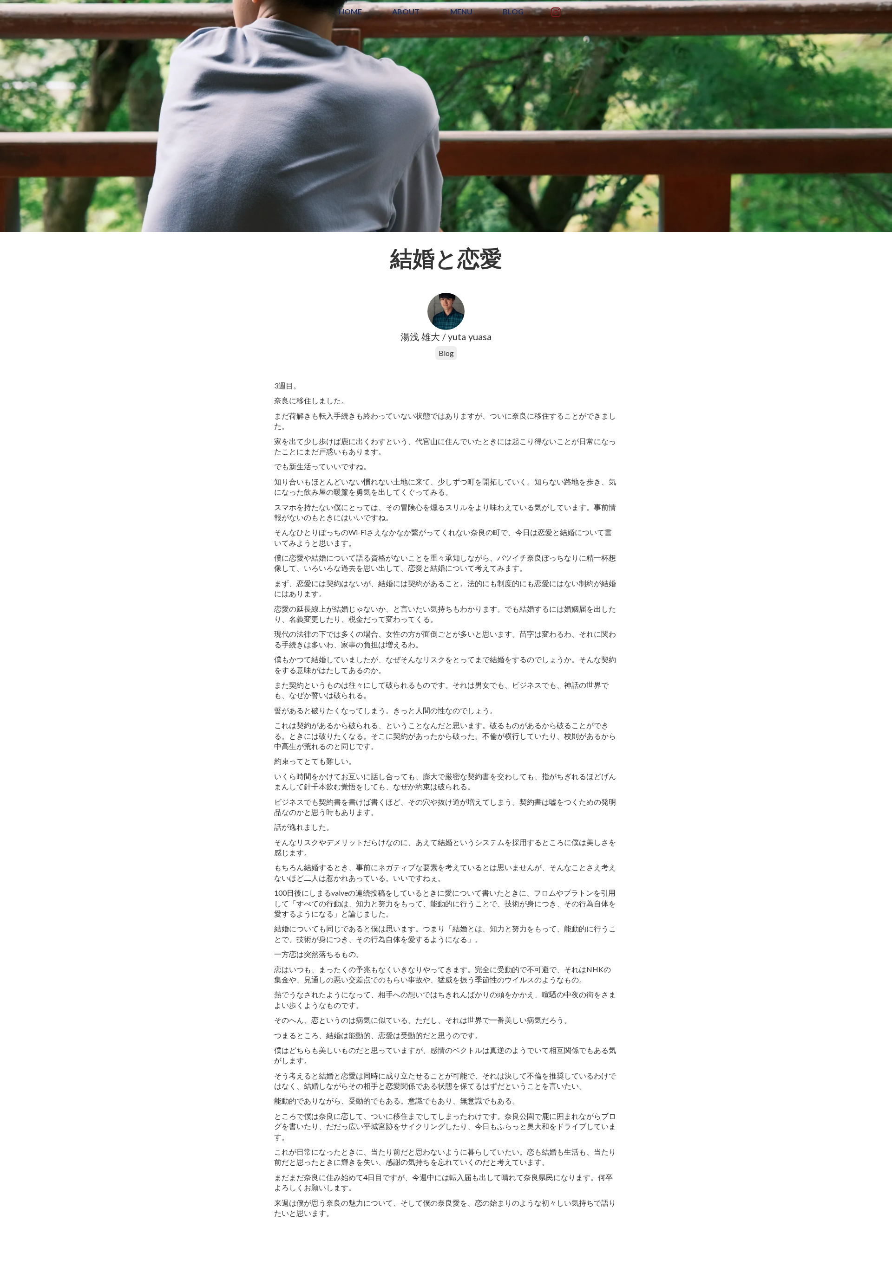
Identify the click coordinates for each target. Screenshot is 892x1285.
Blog (446, 353)
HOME (350, 11)
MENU (461, 11)
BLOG (513, 11)
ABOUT (406, 11)
